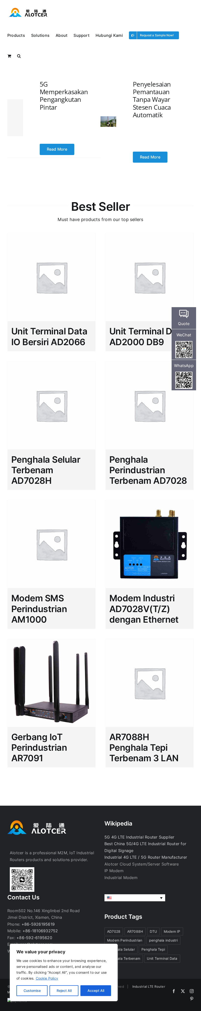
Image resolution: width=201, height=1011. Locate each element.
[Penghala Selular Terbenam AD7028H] (51, 405)
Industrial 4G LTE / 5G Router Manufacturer (145, 857)
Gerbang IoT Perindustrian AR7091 (39, 747)
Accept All (96, 990)
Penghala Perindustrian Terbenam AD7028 (148, 470)
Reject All (64, 990)
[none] (134, 898)
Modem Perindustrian (124, 940)
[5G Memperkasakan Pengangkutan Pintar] (15, 117)
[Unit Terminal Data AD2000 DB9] (149, 277)
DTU (153, 931)
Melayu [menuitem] (118, 897)
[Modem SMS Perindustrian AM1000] (51, 544)
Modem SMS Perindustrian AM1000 (39, 609)
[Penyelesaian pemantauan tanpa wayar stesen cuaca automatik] (108, 119)
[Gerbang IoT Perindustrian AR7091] (51, 683)
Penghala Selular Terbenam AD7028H (45, 470)
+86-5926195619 (38, 924)
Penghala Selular (121, 949)
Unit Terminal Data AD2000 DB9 (147, 336)
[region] (64, 972)
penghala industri (163, 940)
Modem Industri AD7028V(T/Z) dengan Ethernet (144, 609)
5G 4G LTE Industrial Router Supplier (139, 837)
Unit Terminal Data (162, 958)
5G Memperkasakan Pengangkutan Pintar (64, 96)
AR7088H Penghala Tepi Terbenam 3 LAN (143, 747)
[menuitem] (134, 898)
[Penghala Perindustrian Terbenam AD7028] (149, 405)
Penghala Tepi (153, 949)
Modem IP (172, 931)
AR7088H (135, 931)
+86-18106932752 (40, 930)
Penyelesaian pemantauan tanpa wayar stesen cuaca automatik (152, 99)
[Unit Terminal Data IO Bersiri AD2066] (51, 277)
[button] (19, 55)
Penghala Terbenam (123, 958)
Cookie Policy (47, 978)
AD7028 (113, 931)
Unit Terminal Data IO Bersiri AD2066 (49, 336)
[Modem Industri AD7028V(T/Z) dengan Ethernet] (149, 544)
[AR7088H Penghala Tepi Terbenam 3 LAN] (149, 683)
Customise (32, 990)
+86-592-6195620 (34, 937)
